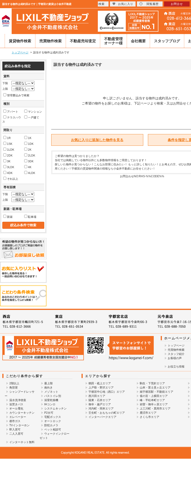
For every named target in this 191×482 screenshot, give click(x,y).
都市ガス (14, 421)
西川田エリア (97, 396)
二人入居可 (16, 433)
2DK (10, 155)
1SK (9, 144)
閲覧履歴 (153, 4)
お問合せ (177, 4)
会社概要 (138, 41)
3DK (31, 161)
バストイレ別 (52, 396)
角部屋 (13, 387)
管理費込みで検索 (18, 95)
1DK (31, 144)
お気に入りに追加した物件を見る (97, 140)
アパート (12, 111)
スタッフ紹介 (176, 354)
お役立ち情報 (176, 366)
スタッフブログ (167, 41)
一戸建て (33, 117)
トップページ (176, 345)
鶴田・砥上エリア (100, 383)
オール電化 (16, 408)
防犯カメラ (51, 425)
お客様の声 (175, 358)
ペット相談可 (52, 429)
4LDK (31, 173)
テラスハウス (11, 119)
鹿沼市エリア (148, 412)
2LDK (31, 155)
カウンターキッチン (21, 412)
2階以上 (14, 383)
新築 (10, 216)
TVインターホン (19, 425)
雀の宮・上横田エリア (154, 396)
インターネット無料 (21, 442)
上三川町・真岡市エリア (155, 408)
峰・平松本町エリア (152, 400)
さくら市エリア (149, 417)
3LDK (10, 167)
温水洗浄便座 (17, 400)
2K (29, 149)
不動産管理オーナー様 (113, 41)
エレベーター (17, 417)
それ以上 (12, 178)
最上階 (48, 383)
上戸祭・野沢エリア (101, 387)
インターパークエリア (102, 417)
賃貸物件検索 (20, 41)
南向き (48, 387)
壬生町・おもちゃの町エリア (107, 412)
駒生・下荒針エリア (152, 383)
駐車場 (32, 216)
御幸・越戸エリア (100, 404)
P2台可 (48, 412)
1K (29, 138)
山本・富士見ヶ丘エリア (155, 387)
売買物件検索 (50, 41)
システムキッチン (55, 408)
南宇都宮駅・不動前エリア (156, 391)
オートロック (52, 421)
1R (9, 138)
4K (29, 167)
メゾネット (51, 391)
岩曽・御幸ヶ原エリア (154, 404)
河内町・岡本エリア (101, 408)
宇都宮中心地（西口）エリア (107, 391)
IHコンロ (49, 404)
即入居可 (14, 429)
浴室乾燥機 (51, 400)
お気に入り (125, 4)
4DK (10, 173)
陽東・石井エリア (100, 400)
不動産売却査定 (83, 41)
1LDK (10, 149)
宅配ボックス (52, 417)
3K (8, 161)
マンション (35, 111)
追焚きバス (16, 404)
